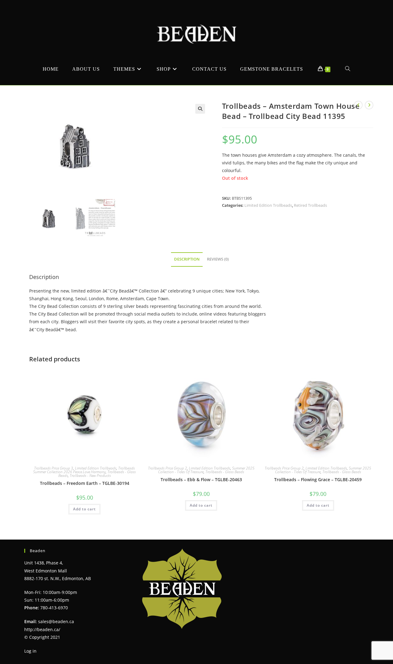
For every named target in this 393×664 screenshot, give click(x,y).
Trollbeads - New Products (90, 475)
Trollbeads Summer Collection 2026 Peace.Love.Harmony (84, 470)
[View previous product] (358, 105)
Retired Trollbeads (310, 205)
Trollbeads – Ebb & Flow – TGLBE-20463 (201, 479)
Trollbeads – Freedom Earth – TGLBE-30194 (84, 483)
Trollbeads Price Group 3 (53, 468)
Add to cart (84, 509)
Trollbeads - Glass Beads (224, 471)
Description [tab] (187, 259)
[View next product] (369, 105)
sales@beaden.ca (56, 621)
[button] (200, 109)
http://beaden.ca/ (42, 629)
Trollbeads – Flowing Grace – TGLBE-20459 (318, 479)
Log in (30, 651)
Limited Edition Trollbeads (268, 205)
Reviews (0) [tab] (218, 259)
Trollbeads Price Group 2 (167, 468)
